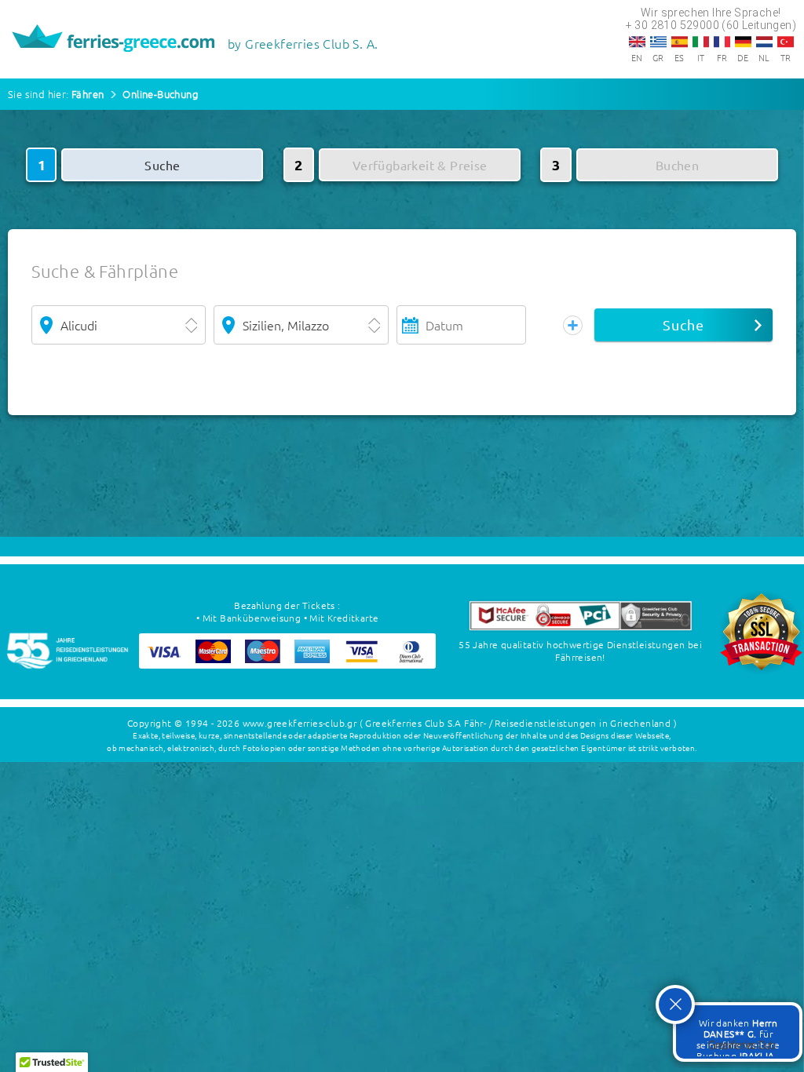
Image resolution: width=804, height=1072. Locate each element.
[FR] (722, 42)
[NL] (764, 42)
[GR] (658, 42)
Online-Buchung (160, 93)
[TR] (785, 42)
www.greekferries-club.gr (300, 722)
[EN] (637, 42)
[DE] (743, 42)
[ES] (679, 42)
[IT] (700, 42)
